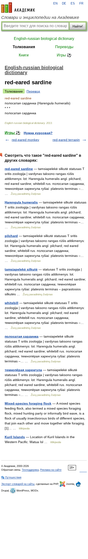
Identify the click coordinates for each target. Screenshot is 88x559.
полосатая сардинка (21, 336)
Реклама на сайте (50, 469)
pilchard (11, 236)
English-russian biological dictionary (44, 39)
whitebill (11, 303)
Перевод (33, 91)
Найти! (78, 26)
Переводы (64, 47)
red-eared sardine (19, 169)
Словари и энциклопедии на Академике (40, 17)
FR (81, 3)
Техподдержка (30, 469)
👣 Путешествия (11, 477)
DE (64, 3)
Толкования (24, 47)
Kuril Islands (15, 437)
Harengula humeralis (21, 202)
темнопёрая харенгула (23, 370)
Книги (24, 55)
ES (73, 3)
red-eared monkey (25, 140)
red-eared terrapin (66, 140)
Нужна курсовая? (38, 133)
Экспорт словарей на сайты (17, 484)
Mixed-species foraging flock (28, 403)
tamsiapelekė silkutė (21, 269)
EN (55, 3)
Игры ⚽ (64, 55)
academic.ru (18, 7)
